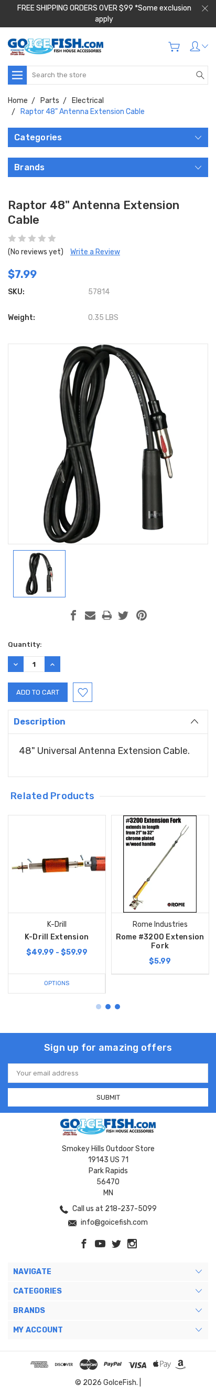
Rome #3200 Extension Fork (160, 941)
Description (40, 722)
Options (56, 983)
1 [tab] (98, 1006)
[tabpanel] (57, 904)
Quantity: (25, 644)
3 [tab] (117, 1006)
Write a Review (95, 251)
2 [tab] (108, 1006)
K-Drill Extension (57, 937)
